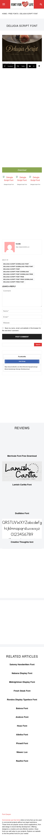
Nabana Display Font (22, 673)
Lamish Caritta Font (22, 484)
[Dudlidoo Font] (22, 500)
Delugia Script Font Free (13, 277)
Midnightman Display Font (22, 682)
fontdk (18, 244)
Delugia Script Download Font (16, 264)
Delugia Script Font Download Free (18, 274)
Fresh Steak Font (22, 690)
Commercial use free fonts (11, 820)
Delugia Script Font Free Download (18, 279)
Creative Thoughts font (22, 542)
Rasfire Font (22, 760)
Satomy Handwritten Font (22, 664)
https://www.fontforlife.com (22, 247)
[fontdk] (9, 247)
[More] (39, 66)
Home (4, 14)
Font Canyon (6, 814)
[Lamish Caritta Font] (22, 471)
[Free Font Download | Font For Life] (22, 4)
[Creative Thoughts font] (22, 529)
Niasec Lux (22, 752)
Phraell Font (22, 743)
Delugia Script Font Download (16, 272)
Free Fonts (13, 14)
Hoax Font (22, 725)
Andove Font (22, 717)
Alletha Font (22, 734)
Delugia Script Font (11, 269)
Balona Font (22, 708)
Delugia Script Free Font (13, 282)
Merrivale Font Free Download (22, 455)
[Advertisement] (22, 94)
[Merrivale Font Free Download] (22, 443)
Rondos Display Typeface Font (22, 699)
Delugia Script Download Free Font (18, 266)
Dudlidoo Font (22, 513)
